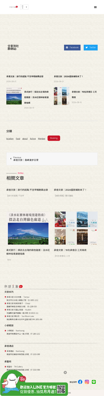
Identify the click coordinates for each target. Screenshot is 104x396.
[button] (95, 7)
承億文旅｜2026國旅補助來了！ (68, 76)
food (18, 138)
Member (41, 138)
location (10, 138)
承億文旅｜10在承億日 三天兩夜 (70, 250)
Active (33, 138)
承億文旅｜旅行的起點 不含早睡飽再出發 (24, 76)
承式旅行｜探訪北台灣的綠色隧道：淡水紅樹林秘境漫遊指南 (36, 97)
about (25, 138)
